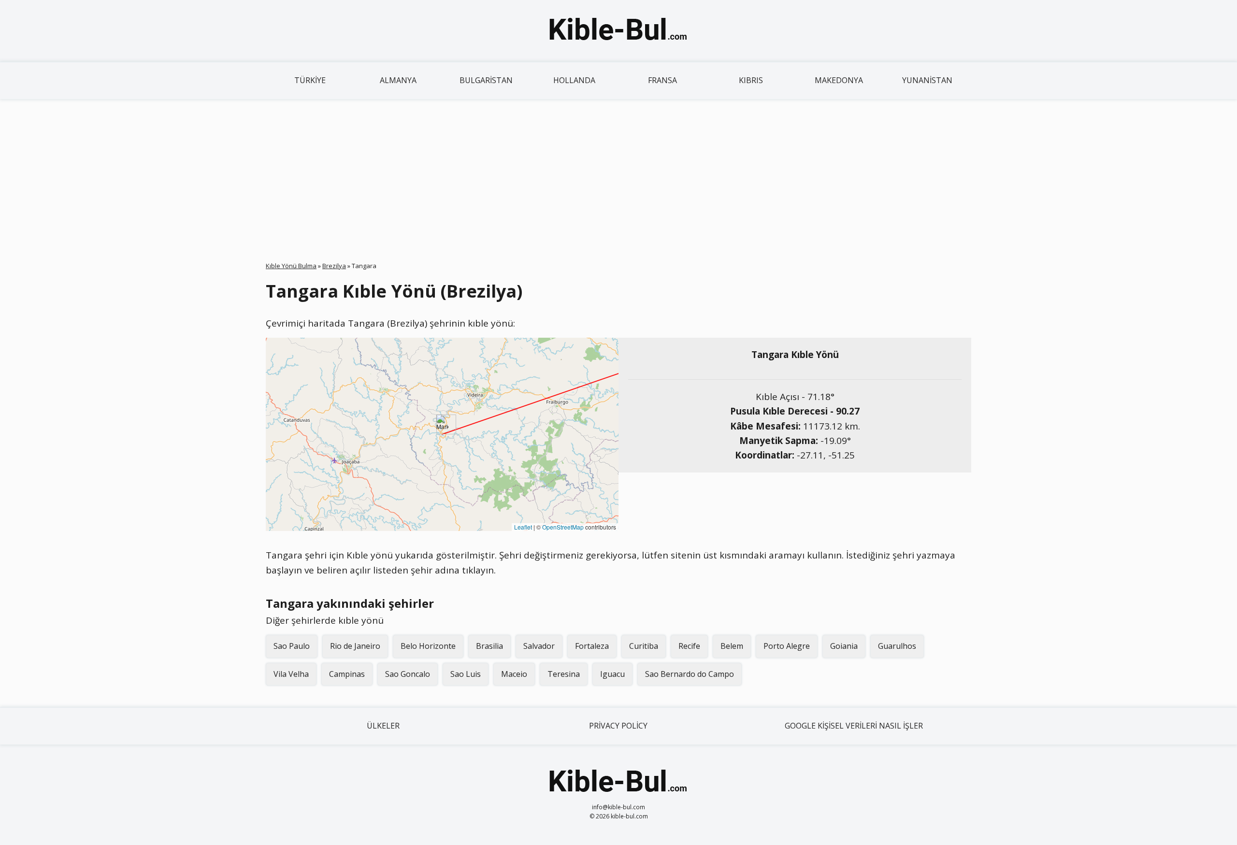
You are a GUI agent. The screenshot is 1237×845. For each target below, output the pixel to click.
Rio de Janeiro (355, 646)
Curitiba (643, 646)
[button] (442, 424)
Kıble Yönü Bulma (291, 265)
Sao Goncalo (407, 674)
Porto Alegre (786, 646)
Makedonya (839, 80)
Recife (689, 646)
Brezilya (334, 265)
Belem (731, 646)
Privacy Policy (618, 725)
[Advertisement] (618, 171)
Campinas (347, 674)
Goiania (844, 646)
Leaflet (523, 527)
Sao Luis (465, 674)
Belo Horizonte (428, 646)
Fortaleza (592, 646)
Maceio (514, 674)
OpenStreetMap (563, 527)
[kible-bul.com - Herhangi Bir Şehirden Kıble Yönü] (618, 31)
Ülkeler (383, 725)
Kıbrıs (751, 80)
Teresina (563, 674)
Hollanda (574, 80)
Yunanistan (927, 80)
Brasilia (489, 646)
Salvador (539, 646)
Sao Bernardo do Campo (689, 674)
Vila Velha (291, 674)
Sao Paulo (291, 646)
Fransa (662, 80)
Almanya (398, 80)
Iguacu (612, 674)
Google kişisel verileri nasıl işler (854, 725)
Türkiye (310, 80)
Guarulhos (897, 646)
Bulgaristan (486, 80)
